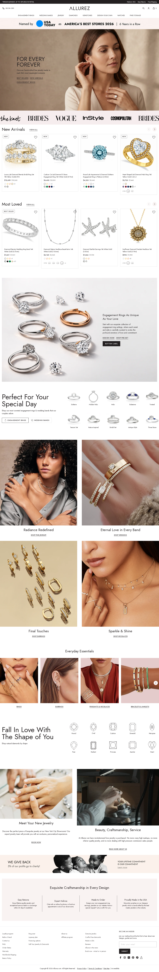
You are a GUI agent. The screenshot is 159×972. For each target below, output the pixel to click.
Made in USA (131, 2)
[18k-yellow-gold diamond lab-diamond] (12, 184)
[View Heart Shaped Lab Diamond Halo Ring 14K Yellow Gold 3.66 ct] (138, 152)
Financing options (34, 941)
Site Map (107, 968)
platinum (91, 184)
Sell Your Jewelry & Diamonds (39, 944)
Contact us (5, 941)
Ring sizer (32, 934)
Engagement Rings (26, 15)
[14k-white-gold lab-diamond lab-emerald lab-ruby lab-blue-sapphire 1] (45, 184)
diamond (5, 187)
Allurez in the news (91, 948)
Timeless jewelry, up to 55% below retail (18, 2)
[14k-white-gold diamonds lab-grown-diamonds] (84, 259)
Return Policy (6, 958)
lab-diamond (7, 187)
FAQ (3, 944)
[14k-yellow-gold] (7, 184)
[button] (154, 129)
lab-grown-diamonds (86, 261)
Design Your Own (104, 15)
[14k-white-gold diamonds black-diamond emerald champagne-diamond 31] (5, 259)
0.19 (128, 263)
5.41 (132, 191)
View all (33, 130)
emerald (10, 261)
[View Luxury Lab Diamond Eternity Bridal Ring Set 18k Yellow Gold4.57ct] (20, 152)
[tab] (40, 420)
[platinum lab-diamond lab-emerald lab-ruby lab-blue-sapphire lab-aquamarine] (91, 184)
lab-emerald (47, 187)
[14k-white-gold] (5, 184)
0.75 (58, 263)
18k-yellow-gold (12, 184)
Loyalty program (7, 934)
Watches (121, 15)
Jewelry (61, 15)
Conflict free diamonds (93, 937)
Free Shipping (152, 2)
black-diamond (7, 261)
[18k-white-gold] (49, 184)
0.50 (53, 263)
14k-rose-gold (10, 184)
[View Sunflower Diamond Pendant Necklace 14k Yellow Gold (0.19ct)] (138, 227)
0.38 (132, 263)
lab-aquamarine (93, 187)
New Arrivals (36, 78)
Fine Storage (135, 15)
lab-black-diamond (130, 187)
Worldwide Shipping (9, 955)
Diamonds (73, 15)
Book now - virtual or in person (95, 951)
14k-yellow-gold (7, 184)
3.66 (128, 191)
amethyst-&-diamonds (123, 187)
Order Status (6, 948)
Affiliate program (67, 937)
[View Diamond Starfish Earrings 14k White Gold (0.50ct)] (99, 227)
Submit (125, 951)
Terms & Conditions (95, 968)
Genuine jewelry (90, 934)
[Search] (143, 8)
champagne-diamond (12, 261)
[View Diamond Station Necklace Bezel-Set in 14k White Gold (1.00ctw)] (59, 227)
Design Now (108, 338)
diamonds (5, 261)
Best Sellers (22, 78)
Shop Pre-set (122, 338)
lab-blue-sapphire (52, 187)
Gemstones (87, 15)
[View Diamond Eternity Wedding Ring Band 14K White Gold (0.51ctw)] (20, 227)
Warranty (5, 951)
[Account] (148, 8)
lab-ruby (49, 187)
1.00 (62, 263)
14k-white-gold (5, 184)
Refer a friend (7, 937)
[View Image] (10, 118)
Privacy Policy (82, 968)
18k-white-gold (49, 184)
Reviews (88, 944)
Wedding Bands (46, 15)
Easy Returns (142, 2)
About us (64, 934)
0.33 (49, 263)
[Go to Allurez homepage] (79, 8)
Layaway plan (33, 937)
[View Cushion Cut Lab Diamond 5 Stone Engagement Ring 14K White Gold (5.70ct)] (59, 152)
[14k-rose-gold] (10, 184)
